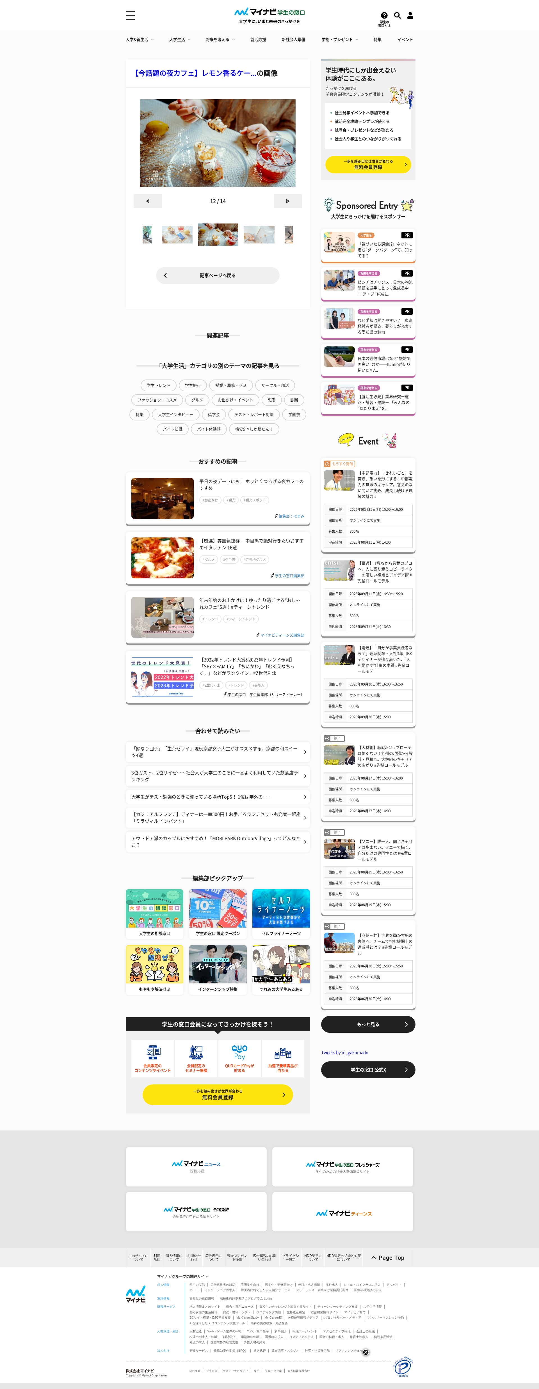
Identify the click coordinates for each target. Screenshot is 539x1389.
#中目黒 (229, 559)
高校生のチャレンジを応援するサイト (285, 1306)
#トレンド (210, 619)
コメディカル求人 (301, 1337)
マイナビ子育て (355, 1312)
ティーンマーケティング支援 (338, 1306)
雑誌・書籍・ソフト (237, 1312)
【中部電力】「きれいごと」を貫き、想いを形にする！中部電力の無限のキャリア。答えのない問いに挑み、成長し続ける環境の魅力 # (385, 484)
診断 (294, 400)
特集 (378, 40)
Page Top (392, 1257)
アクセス (211, 1370)
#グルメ (209, 559)
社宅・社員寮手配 (317, 1350)
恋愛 (272, 400)
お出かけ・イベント (235, 400)
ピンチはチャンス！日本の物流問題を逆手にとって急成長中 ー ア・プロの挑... (385, 288)
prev (148, 201)
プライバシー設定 (290, 1257)
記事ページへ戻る (218, 275)
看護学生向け (250, 1284)
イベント (405, 40)
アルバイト (394, 1284)
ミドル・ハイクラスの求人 (362, 1284)
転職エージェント (305, 1331)
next (288, 201)
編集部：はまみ (291, 516)
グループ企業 (273, 1370)
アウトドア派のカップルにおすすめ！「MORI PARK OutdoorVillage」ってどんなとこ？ (215, 841)
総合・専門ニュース (240, 1306)
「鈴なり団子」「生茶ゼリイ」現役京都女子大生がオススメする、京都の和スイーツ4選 (214, 752)
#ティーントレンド (241, 619)
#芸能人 (258, 685)
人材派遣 (195, 1331)
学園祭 (294, 415)
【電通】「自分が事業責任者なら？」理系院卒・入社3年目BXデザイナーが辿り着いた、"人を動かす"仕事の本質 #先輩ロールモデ (385, 659)
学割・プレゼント (337, 40)
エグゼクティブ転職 (337, 1331)
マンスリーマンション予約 (385, 1317)
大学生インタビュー (175, 415)
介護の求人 (197, 1342)
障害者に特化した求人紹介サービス (265, 1290)
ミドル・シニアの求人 (219, 1290)
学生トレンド (158, 385)
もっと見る (368, 1024)
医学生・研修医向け (279, 1284)
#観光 (231, 500)
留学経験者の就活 (223, 1284)
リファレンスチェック (350, 1350)
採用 (256, 1370)
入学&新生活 (137, 40)
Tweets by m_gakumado (344, 1052)
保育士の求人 (359, 1337)
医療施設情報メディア (303, 1317)
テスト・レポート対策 (254, 415)
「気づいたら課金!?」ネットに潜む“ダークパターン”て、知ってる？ (385, 250)
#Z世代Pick (211, 685)
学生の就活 (197, 1284)
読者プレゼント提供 (237, 1257)
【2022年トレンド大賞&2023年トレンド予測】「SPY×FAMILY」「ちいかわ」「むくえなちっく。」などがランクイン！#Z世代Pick (247, 666)
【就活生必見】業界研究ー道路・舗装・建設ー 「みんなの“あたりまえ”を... (384, 402)
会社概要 (194, 1370)
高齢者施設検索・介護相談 (269, 1323)
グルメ (197, 400)
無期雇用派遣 (383, 1337)
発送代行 (259, 1350)
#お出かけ (210, 500)
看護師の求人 (274, 1337)
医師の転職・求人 (331, 1337)
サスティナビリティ (235, 1370)
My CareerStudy (247, 1317)
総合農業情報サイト (325, 1312)
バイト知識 (172, 429)
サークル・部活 (275, 385)
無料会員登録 (218, 1094)
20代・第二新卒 (258, 1331)
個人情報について (174, 1257)
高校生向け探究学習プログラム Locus (246, 1298)
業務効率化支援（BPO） (231, 1350)
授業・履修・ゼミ (231, 385)
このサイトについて (138, 1257)
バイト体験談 (209, 429)
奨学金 (214, 415)
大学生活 (177, 40)
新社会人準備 (293, 40)
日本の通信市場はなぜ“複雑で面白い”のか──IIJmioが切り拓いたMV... (384, 364)
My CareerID (273, 1317)
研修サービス (198, 1350)
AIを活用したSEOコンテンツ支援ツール (217, 1323)
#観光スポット (255, 500)
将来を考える (217, 40)
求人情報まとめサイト (204, 1306)
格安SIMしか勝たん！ (254, 429)
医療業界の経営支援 (224, 1342)
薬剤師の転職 (250, 1337)
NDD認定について (313, 1257)
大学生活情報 (372, 1306)
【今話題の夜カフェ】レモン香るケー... (194, 73)
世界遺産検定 (296, 1312)
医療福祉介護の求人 (368, 1290)
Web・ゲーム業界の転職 (224, 1331)
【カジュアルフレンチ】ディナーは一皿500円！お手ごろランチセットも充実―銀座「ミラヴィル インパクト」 (216, 817)
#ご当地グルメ (255, 559)
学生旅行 (193, 385)
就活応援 (258, 40)
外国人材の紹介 (255, 1342)
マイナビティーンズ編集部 (282, 635)
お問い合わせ (194, 1257)
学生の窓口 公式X (368, 1070)
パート (194, 1290)
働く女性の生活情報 (203, 1312)
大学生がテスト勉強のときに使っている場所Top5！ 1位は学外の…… (201, 797)
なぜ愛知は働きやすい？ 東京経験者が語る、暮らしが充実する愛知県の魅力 (385, 326)
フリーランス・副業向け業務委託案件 (322, 1290)
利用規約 (157, 1257)
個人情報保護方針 (298, 1370)
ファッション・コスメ (157, 400)
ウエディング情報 (268, 1312)
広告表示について (213, 1257)
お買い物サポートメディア (342, 1317)
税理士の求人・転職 (203, 1337)
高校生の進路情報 (201, 1298)
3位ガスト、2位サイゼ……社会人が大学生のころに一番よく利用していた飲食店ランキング (214, 776)
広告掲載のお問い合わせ (265, 1257)
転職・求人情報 (309, 1284)
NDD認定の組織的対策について (343, 1257)
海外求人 (332, 1284)
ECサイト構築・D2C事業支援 (210, 1317)
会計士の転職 (365, 1331)
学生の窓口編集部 (289, 576)
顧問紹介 (229, 1337)
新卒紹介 (281, 1331)
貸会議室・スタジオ (285, 1350)
